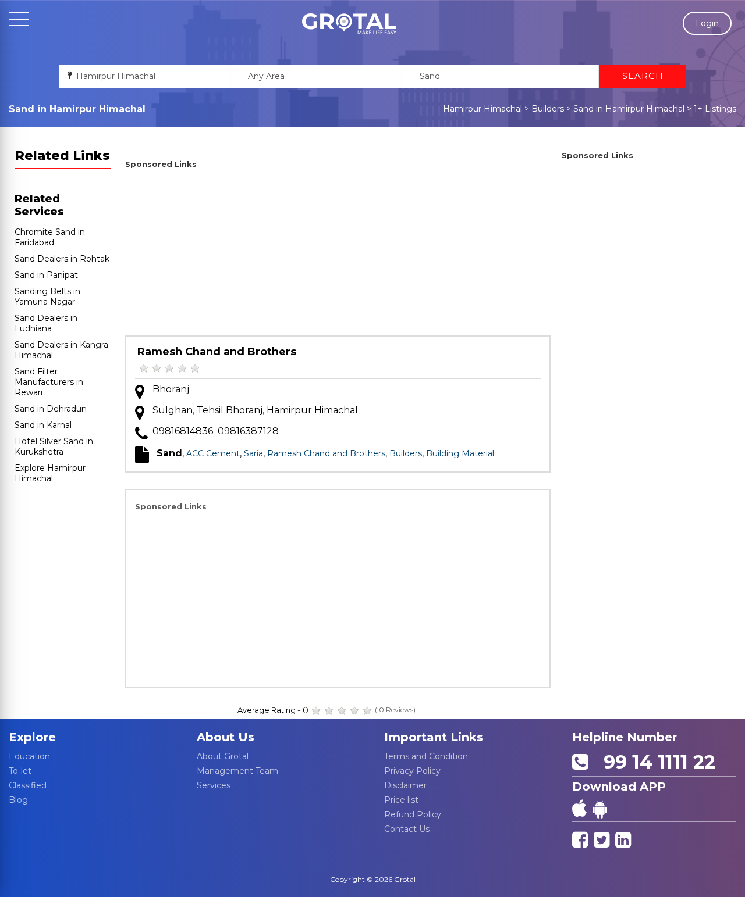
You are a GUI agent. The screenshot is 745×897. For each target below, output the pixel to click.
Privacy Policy (412, 771)
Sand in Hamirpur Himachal (628, 108)
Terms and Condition (426, 756)
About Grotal (223, 756)
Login (707, 23)
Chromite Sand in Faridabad (50, 237)
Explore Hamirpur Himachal (50, 473)
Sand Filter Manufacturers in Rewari (49, 382)
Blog (18, 800)
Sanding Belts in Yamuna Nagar (47, 296)
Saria (253, 453)
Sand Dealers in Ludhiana (46, 323)
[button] (349, 23)
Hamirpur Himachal (482, 108)
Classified (28, 785)
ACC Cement (213, 453)
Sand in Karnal (43, 425)
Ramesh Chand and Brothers (216, 351)
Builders (547, 108)
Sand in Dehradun (51, 408)
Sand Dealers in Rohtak (62, 258)
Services (213, 785)
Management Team (237, 771)
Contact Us (407, 829)
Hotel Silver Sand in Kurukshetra (54, 446)
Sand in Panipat (46, 275)
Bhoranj (170, 389)
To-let (20, 771)
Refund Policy (412, 814)
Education (29, 756)
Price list (401, 800)
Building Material (460, 453)
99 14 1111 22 (654, 762)
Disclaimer (405, 785)
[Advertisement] (338, 254)
